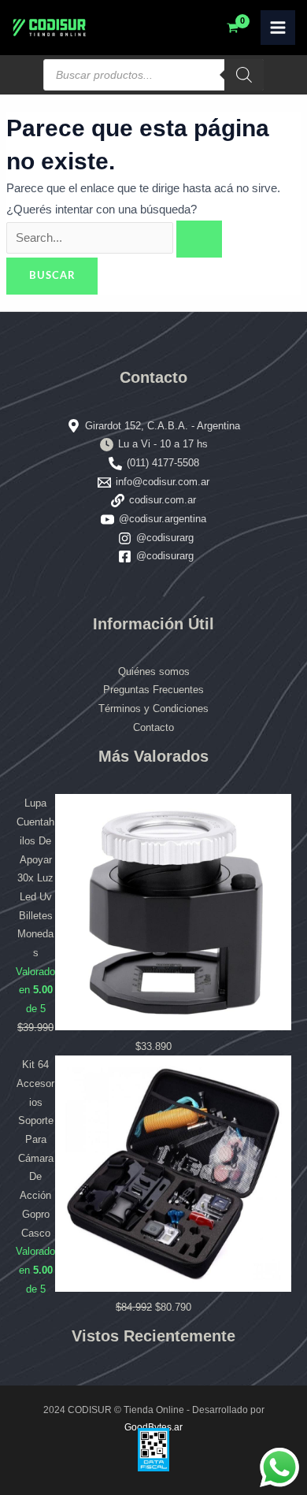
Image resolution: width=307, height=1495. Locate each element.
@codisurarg (165, 537)
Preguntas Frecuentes (153, 690)
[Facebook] (124, 556)
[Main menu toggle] (278, 27)
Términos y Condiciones (153, 708)
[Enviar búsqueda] (199, 239)
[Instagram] (124, 538)
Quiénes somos (154, 671)
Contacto (153, 727)
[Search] (244, 75)
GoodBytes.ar (153, 1427)
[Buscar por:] (114, 238)
